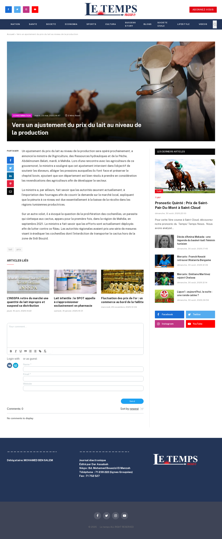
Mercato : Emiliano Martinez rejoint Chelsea (193, 276)
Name (27, 364)
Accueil (11, 34)
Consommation (22, 116)
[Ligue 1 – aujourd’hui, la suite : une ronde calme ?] (164, 296)
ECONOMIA (71, 24)
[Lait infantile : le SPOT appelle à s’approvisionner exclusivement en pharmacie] (75, 282)
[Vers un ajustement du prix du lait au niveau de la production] (111, 91)
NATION (15, 24)
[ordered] (30, 351)
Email (27, 374)
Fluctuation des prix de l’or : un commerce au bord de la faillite (122, 300)
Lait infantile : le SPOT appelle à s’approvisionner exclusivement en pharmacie (74, 302)
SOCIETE (51, 24)
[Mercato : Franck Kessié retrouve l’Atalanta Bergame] (164, 261)
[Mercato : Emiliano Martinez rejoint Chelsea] (164, 278)
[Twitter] (10, 168)
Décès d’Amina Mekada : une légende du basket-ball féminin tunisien (196, 240)
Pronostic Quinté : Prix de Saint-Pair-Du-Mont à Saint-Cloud (181, 205)
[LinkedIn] (10, 175)
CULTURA (110, 24)
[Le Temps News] (111, 9)
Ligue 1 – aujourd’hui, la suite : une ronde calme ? (194, 293)
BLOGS (148, 24)
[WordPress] (15, 365)
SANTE (33, 24)
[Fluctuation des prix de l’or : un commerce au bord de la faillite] (122, 282)
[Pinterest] (10, 183)
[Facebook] (10, 160)
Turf (159, 191)
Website (27, 383)
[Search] (215, 24)
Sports (91, 24)
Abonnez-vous (203, 9)
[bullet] (35, 351)
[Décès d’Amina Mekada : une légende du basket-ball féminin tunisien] (164, 241)
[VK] (9, 365)
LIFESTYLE (183, 24)
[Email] (10, 191)
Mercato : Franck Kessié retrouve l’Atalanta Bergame (194, 258)
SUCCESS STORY (130, 24)
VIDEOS (203, 24)
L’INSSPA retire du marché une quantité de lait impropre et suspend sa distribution (27, 302)
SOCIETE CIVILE (162, 24)
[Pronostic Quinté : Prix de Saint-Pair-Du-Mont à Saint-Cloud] (185, 176)
